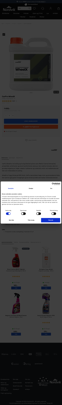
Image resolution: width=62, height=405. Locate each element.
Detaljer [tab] (31, 188)
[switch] (23, 213)
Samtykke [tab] (11, 188)
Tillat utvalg (31, 220)
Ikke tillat (11, 220)
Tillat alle (50, 220)
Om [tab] (51, 188)
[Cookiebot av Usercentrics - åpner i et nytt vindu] (53, 184)
